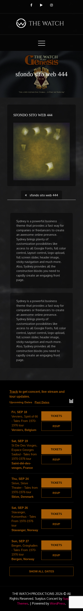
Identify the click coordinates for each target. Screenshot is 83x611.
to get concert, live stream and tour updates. (37, 394)
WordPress (57, 603)
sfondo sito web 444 (32, 115)
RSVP (56, 426)
